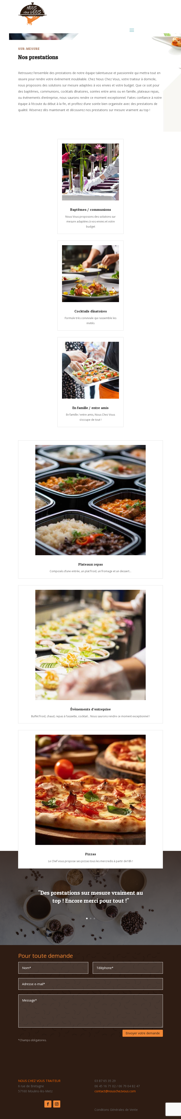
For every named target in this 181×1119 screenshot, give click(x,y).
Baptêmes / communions (90, 209)
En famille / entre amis (90, 407)
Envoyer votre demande (143, 1033)
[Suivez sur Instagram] (56, 1104)
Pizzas (90, 854)
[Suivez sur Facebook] (47, 1104)
